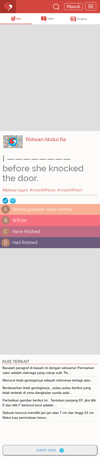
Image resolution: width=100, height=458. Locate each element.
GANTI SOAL (47, 450)
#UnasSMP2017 (70, 190)
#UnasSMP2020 (43, 190)
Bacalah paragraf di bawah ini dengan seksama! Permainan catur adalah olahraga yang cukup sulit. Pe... (48, 370)
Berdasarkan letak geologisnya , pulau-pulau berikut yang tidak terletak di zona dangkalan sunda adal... (46, 390)
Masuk (73, 6)
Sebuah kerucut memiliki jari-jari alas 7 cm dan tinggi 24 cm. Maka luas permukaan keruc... (48, 415)
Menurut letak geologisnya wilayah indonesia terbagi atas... (47, 380)
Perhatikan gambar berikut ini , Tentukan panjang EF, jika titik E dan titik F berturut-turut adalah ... (49, 402)
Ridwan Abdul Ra (46, 139)
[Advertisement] (50, 77)
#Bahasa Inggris (15, 190)
